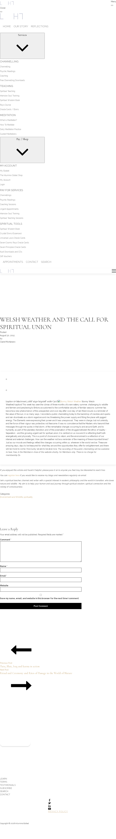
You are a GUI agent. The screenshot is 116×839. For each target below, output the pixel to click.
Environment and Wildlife (11, 497)
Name (3, 566)
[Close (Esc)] (107, 3)
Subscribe (6, 788)
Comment (5, 540)
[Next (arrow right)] (111, 420)
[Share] (100, 3)
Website (4, 585)
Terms (3, 782)
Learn (3, 779)
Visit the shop (15, 743)
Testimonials (8, 785)
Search (4, 791)
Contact (5, 794)
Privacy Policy (58, 812)
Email (3, 576)
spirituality (28, 497)
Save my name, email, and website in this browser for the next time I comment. (39, 598)
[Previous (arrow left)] (5, 420)
